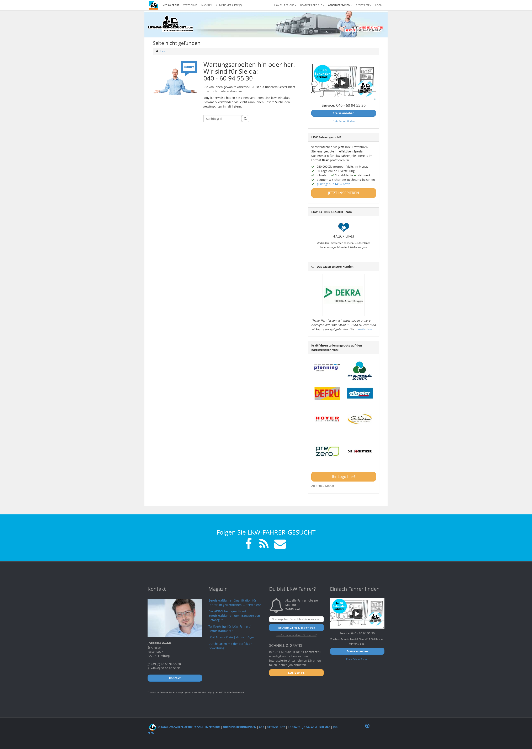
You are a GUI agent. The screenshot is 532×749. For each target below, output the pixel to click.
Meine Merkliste (230, 5)
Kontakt (294, 727)
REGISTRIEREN (363, 5)
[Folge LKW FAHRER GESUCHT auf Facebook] (248, 544)
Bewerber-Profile (311, 5)
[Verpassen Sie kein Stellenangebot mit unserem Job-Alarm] (279, 544)
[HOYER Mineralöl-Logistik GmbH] (327, 419)
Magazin (206, 5)
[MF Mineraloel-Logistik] (360, 370)
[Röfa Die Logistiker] (360, 451)
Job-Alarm (310, 727)
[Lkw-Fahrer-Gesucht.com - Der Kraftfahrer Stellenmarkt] (170, 23)
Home (162, 51)
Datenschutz (276, 727)
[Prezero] (327, 451)
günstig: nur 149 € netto (333, 184)
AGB (261, 727)
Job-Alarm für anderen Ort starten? (296, 635)
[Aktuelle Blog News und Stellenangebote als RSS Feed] (264, 544)
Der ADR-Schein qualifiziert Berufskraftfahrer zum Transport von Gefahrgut (234, 615)
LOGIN (378, 5)
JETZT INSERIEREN (343, 192)
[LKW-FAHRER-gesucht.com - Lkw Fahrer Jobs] (154, 5)
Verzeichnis (190, 5)
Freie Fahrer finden (343, 121)
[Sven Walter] (360, 419)
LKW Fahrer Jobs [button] (284, 5)
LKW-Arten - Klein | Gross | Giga (231, 637)
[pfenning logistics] (327, 366)
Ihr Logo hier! (343, 476)
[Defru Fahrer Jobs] (327, 393)
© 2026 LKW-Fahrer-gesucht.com (180, 727)
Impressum (212, 727)
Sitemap (324, 727)
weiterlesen (366, 329)
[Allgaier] (360, 393)
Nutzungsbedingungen (239, 727)
